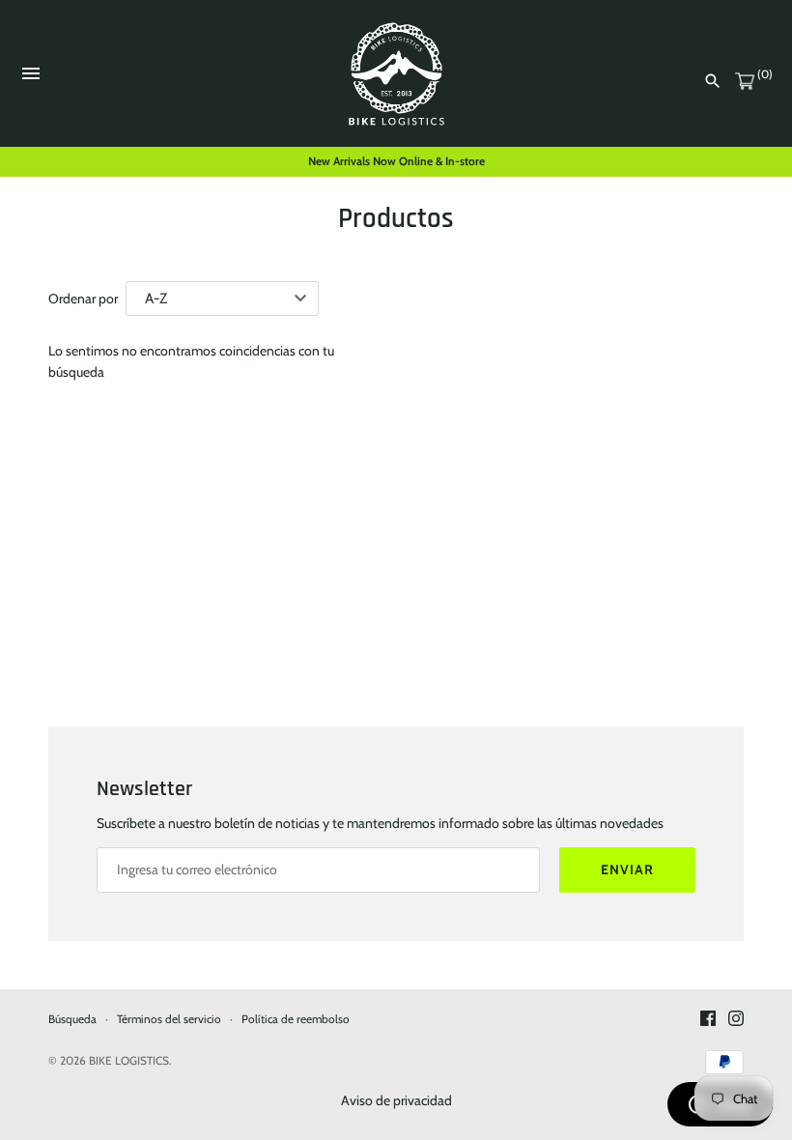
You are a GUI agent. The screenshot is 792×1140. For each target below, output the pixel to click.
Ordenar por (83, 298)
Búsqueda (72, 1019)
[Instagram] (736, 1020)
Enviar (627, 869)
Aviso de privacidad (396, 1100)
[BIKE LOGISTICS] (396, 74)
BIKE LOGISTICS (129, 1061)
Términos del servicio (169, 1019)
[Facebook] (708, 1020)
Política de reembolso (295, 1019)
